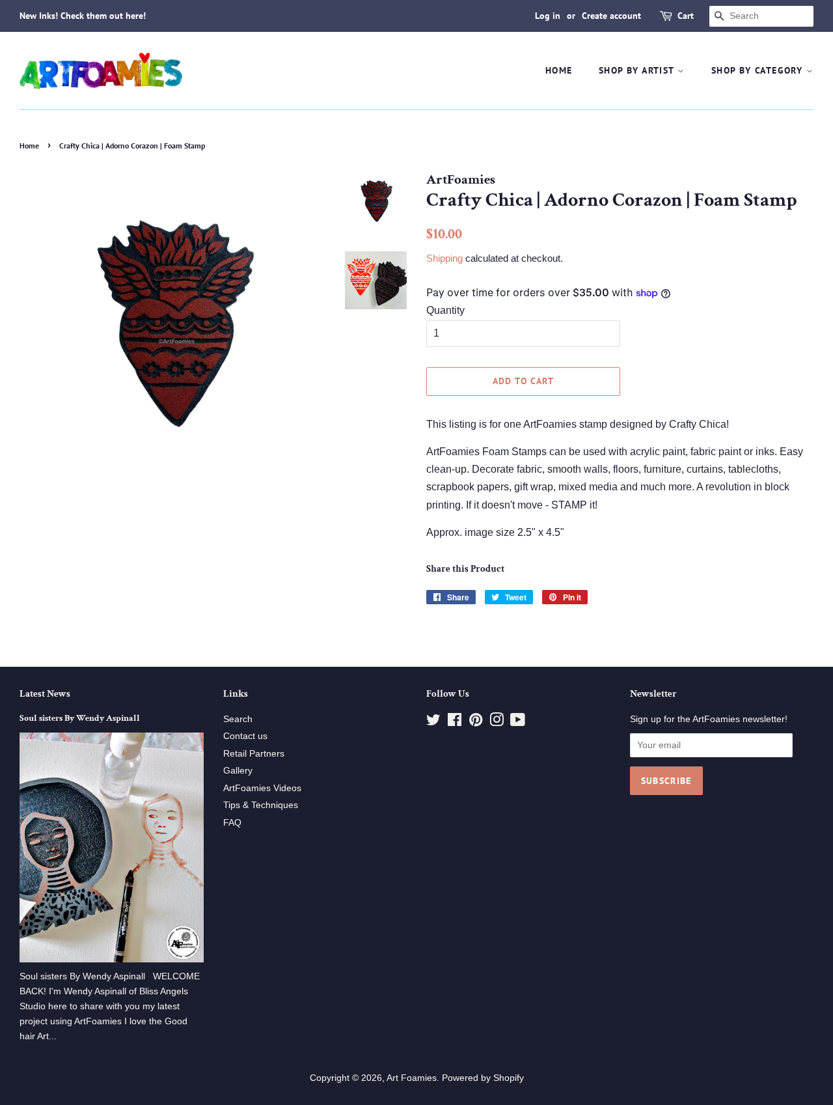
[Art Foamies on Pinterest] (476, 722)
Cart (685, 15)
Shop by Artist (638, 70)
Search (238, 719)
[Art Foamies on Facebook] (454, 722)
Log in (547, 15)
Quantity (445, 310)
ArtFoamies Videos (262, 788)
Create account (611, 15)
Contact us (245, 736)
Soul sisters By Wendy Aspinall (80, 718)
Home (559, 70)
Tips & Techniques (260, 805)
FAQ (232, 823)
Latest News (45, 694)
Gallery (238, 771)
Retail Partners (253, 754)
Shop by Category (758, 70)
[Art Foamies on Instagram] (496, 722)
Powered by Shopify (483, 1078)
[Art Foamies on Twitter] (433, 722)
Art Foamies (412, 1078)
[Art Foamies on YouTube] (517, 722)
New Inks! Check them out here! (83, 15)
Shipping (444, 258)
